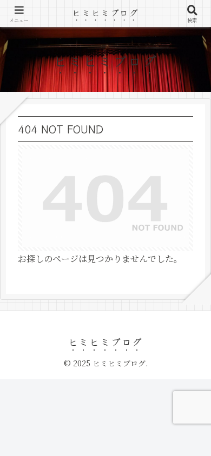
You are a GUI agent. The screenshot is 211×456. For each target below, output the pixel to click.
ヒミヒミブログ (105, 12)
